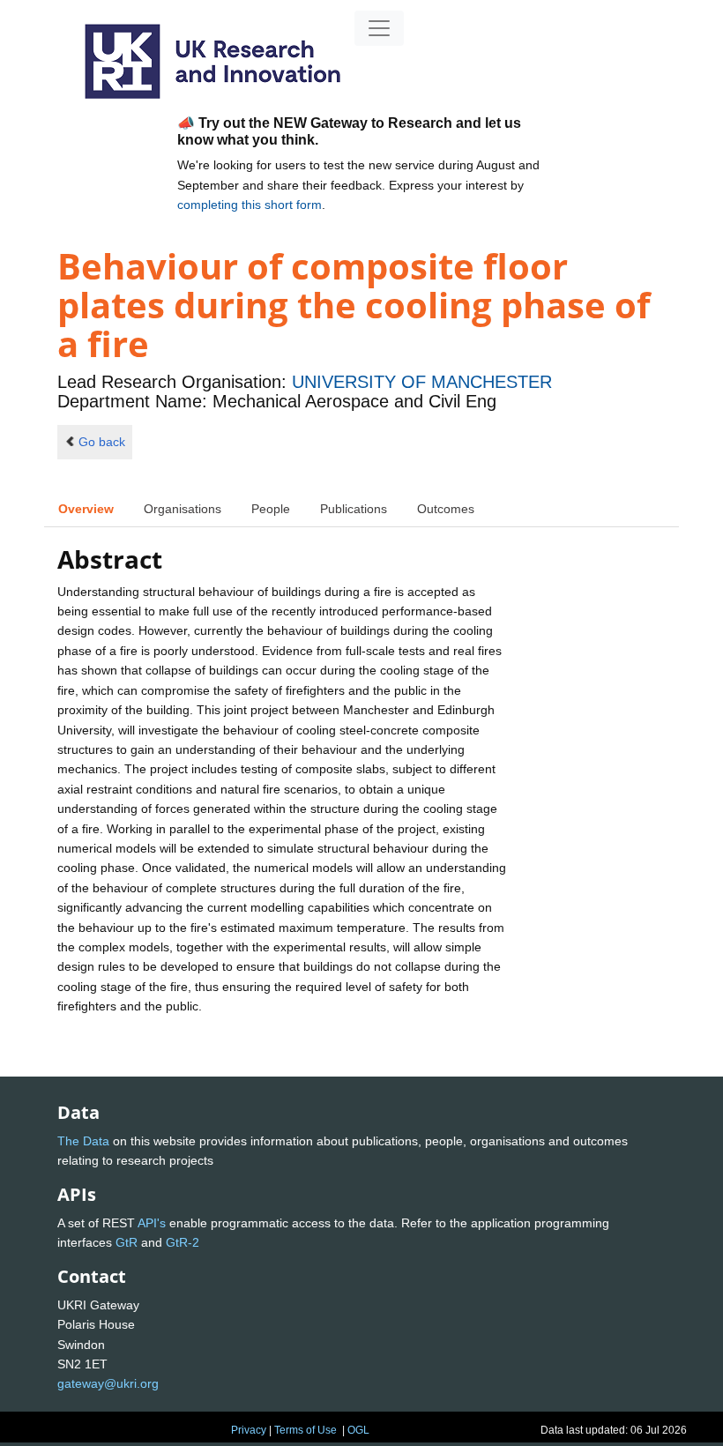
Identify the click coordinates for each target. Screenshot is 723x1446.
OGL (358, 1430)
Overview (86, 509)
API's (152, 1223)
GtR (127, 1242)
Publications (353, 509)
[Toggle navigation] (379, 28)
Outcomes (445, 509)
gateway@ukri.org (108, 1383)
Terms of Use (305, 1430)
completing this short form (249, 205)
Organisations (182, 509)
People (270, 509)
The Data (83, 1141)
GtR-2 (182, 1242)
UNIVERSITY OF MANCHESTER (422, 381)
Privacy (248, 1430)
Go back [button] (101, 442)
